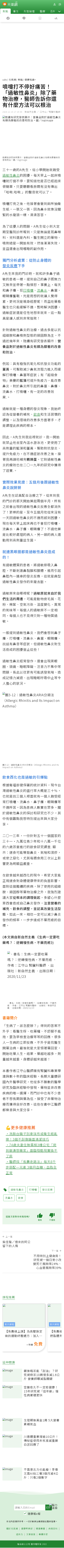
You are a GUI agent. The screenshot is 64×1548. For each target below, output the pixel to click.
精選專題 (40, 1528)
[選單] (60, 4)
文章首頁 (30, 1534)
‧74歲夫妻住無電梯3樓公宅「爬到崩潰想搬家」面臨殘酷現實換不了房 (31, 1150)
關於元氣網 (12, 1528)
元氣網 (12, 79)
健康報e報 (34, 1513)
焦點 (5, 11)
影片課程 (9, 1324)
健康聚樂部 (27, 1528)
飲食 (36, 414)
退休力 (19, 1534)
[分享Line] (24, 18)
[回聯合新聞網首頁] (4, 4)
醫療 (42, 11)
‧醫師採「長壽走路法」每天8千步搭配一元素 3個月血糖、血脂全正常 (31, 1167)
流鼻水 (42, 290)
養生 (16, 11)
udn (4, 79)
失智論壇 (29, 11)
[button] (59, 11)
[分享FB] (8, 18)
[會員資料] (54, 4)
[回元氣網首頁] (12, 4)
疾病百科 (53, 1528)
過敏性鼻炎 (11, 175)
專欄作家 (43, 1534)
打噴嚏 (28, 290)
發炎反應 (10, 265)
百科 (53, 11)
